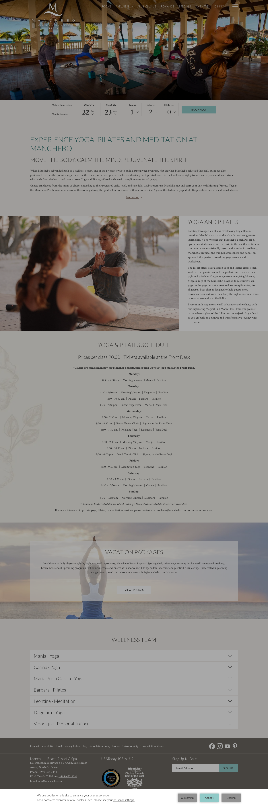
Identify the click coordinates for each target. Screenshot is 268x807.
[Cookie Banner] (134, 798)
